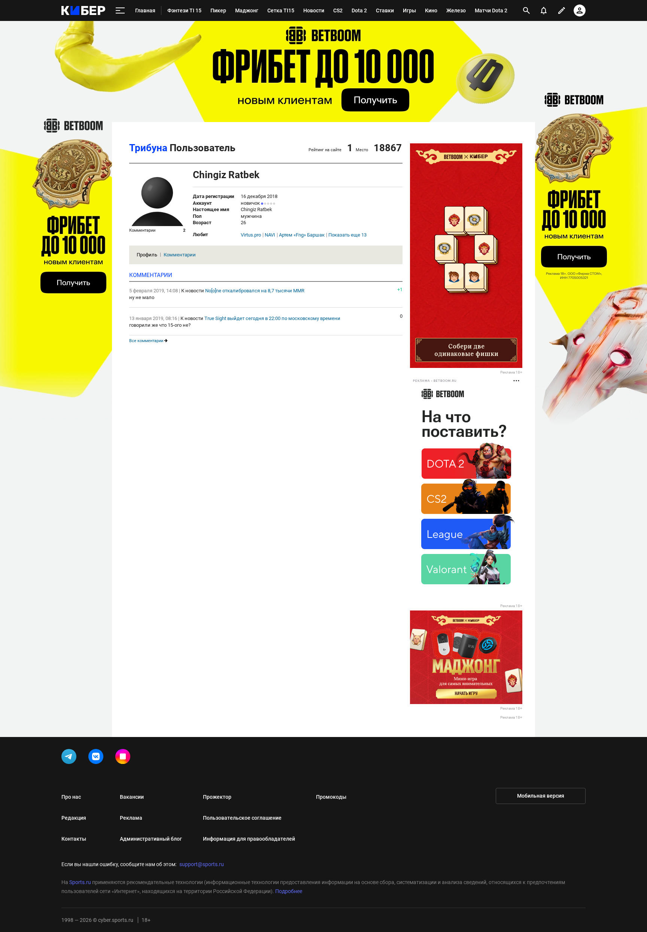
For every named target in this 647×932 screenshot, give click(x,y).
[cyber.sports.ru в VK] (97, 758)
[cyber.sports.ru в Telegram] (70, 758)
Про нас (71, 797)
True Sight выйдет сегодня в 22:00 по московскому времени (272, 318)
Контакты (73, 839)
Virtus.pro (251, 235)
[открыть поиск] (526, 10)
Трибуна (148, 147)
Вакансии (132, 797)
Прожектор (217, 797)
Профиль (147, 255)
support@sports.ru (201, 864)
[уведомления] (544, 10)
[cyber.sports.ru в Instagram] (124, 758)
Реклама (131, 818)
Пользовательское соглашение (242, 818)
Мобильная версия (540, 796)
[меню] (120, 10)
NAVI (270, 235)
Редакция (73, 818)
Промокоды (331, 797)
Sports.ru (80, 882)
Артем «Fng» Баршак (302, 235)
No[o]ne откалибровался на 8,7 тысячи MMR (254, 290)
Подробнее (288, 891)
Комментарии (180, 255)
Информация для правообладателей (249, 839)
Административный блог (151, 839)
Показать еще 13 (347, 235)
